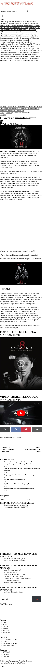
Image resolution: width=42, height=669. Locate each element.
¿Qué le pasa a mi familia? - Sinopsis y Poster (18, 484)
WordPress (21, 663)
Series (9, 107)
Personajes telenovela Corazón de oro (18, 23)
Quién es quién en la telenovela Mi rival (14, 22)
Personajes (33, 107)
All (1, 107)
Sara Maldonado (6, 437)
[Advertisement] (21, 84)
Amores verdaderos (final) (13, 582)
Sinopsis (25, 107)
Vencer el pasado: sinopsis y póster (14, 479)
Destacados (20, 111)
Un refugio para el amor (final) (14, 574)
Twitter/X (6, 654)
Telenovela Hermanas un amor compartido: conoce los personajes (19, 40)
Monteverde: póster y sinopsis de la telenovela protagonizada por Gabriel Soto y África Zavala (19, 463)
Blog (5, 107)
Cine (2, 109)
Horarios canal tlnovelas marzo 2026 (16, 505)
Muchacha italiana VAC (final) (14, 559)
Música (19, 107)
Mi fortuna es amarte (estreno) (14, 561)
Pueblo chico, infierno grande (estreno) (17, 578)
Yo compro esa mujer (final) (13, 576)
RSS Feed (4, 613)
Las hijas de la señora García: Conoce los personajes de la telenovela (22, 469)
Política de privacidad (10, 643)
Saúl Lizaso (26, 295)
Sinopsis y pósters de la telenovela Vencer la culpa (19, 475)
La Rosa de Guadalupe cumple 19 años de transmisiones (20, 37)
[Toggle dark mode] (3, 16)
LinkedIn (6, 656)
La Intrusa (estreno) (10, 572)
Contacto (6, 641)
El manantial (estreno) (11, 580)
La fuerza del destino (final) (13, 592)
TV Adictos (4, 124)
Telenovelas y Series (10, 639)
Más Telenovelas (9, 645)
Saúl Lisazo (16, 437)
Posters (39, 107)
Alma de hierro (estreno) (12, 570)
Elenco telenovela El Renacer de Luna (18, 36)
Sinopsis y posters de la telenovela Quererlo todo (19, 488)
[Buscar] (36, 599)
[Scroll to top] (3, 666)
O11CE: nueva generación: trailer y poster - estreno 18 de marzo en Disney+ (20, 46)
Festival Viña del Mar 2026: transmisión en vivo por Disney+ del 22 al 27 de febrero (20, 28)
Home (2, 113)
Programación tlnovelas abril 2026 (16, 507)
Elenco (14, 107)
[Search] (27, 11)
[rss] (1, 617)
